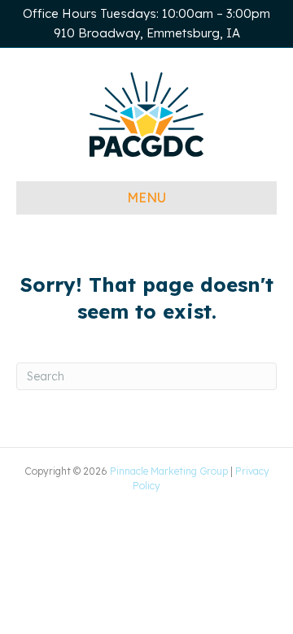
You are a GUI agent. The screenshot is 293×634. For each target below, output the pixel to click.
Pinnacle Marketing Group (169, 471)
